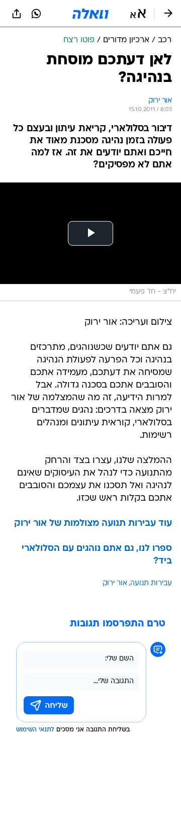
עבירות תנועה (151, 583)
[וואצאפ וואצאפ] (36, 14)
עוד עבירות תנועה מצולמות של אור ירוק (93, 523)
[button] (138, 13)
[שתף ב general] (16, 13)
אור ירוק (115, 583)
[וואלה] (90, 14)
